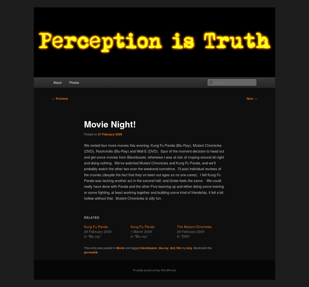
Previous (60, 98)
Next (252, 98)
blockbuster (149, 248)
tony (189, 248)
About (57, 82)
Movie (120, 248)
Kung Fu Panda (96, 226)
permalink (91, 252)
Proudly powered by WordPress (154, 270)
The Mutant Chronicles (194, 226)
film (179, 248)
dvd (172, 248)
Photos (74, 82)
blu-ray (164, 248)
